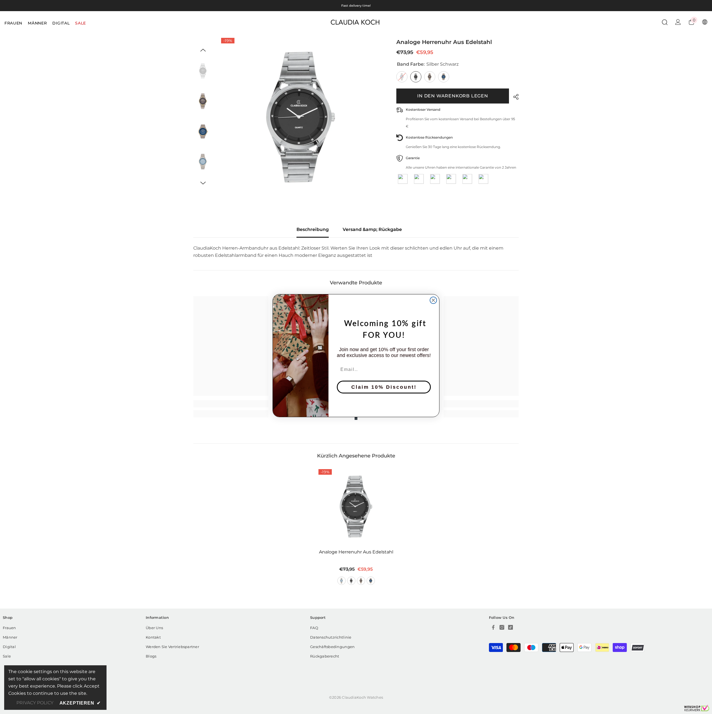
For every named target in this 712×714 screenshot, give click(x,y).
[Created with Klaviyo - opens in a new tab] (356, 418)
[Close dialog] (433, 300)
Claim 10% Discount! (384, 387)
